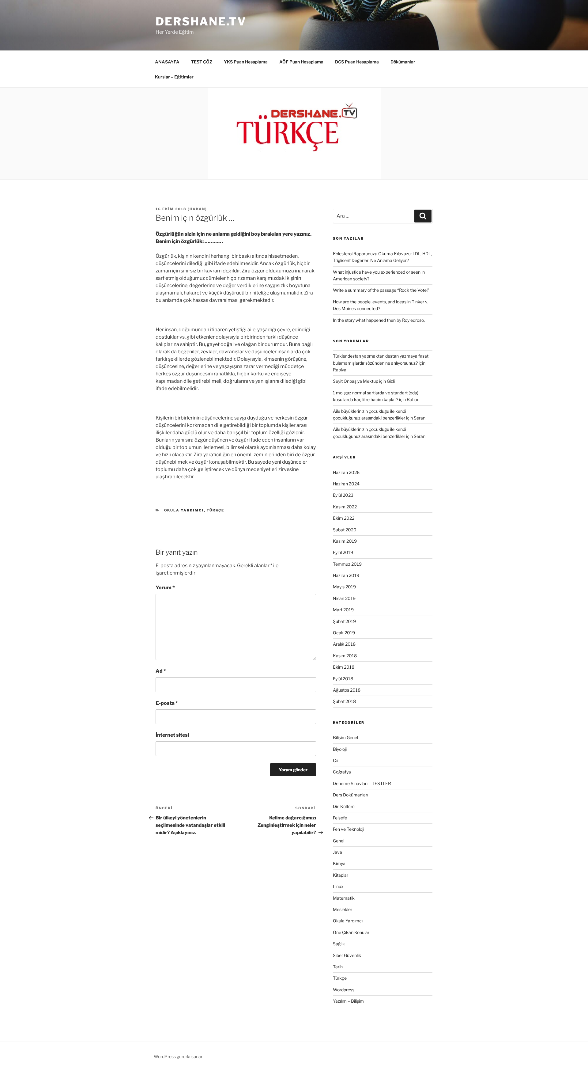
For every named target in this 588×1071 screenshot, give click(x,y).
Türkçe (215, 510)
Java (337, 852)
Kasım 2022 (345, 506)
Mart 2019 (343, 609)
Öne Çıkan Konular (351, 932)
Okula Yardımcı (184, 510)
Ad (161, 671)
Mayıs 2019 (344, 586)
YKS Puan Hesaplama (246, 61)
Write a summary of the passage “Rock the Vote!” (381, 290)
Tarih (338, 966)
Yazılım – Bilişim (348, 1001)
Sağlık (339, 943)
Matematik (344, 898)
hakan (197, 209)
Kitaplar (340, 875)
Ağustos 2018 (346, 690)
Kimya (339, 863)
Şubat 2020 (344, 529)
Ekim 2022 (343, 518)
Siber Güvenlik (347, 955)
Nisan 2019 (344, 598)
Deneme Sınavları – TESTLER (362, 783)
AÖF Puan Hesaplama (301, 61)
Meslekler (342, 909)
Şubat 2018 (344, 701)
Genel (338, 840)
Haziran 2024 (346, 483)
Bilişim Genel (345, 737)
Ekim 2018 (343, 667)
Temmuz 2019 (347, 564)
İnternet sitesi (172, 735)
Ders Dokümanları (350, 794)
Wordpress (343, 989)
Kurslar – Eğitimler (174, 76)
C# (335, 760)
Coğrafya (342, 771)
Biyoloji (340, 749)
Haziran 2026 (346, 472)
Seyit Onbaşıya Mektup (355, 381)
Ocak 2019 (344, 632)
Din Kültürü (344, 806)
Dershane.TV (201, 21)
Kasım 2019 (345, 541)
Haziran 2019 (346, 575)
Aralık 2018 (344, 644)
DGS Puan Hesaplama (357, 61)
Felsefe (340, 817)
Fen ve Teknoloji (348, 829)
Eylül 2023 (343, 495)
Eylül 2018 (343, 678)
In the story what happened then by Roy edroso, (379, 320)
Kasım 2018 (345, 655)
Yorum (165, 588)
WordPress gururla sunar (178, 1056)
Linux (338, 886)
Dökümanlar (402, 61)
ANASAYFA (167, 61)
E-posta (167, 703)
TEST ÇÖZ (201, 61)
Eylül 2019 (343, 552)
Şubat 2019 (344, 621)
